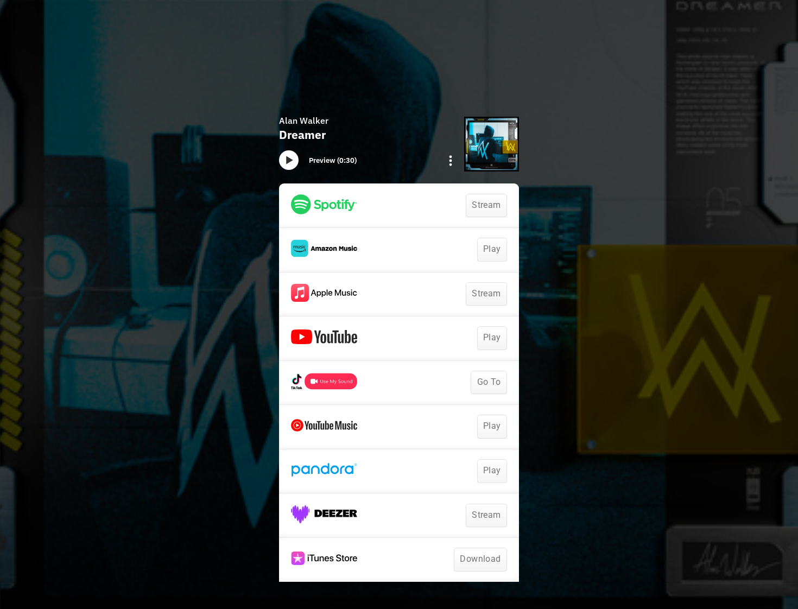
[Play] (289, 160)
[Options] (451, 161)
